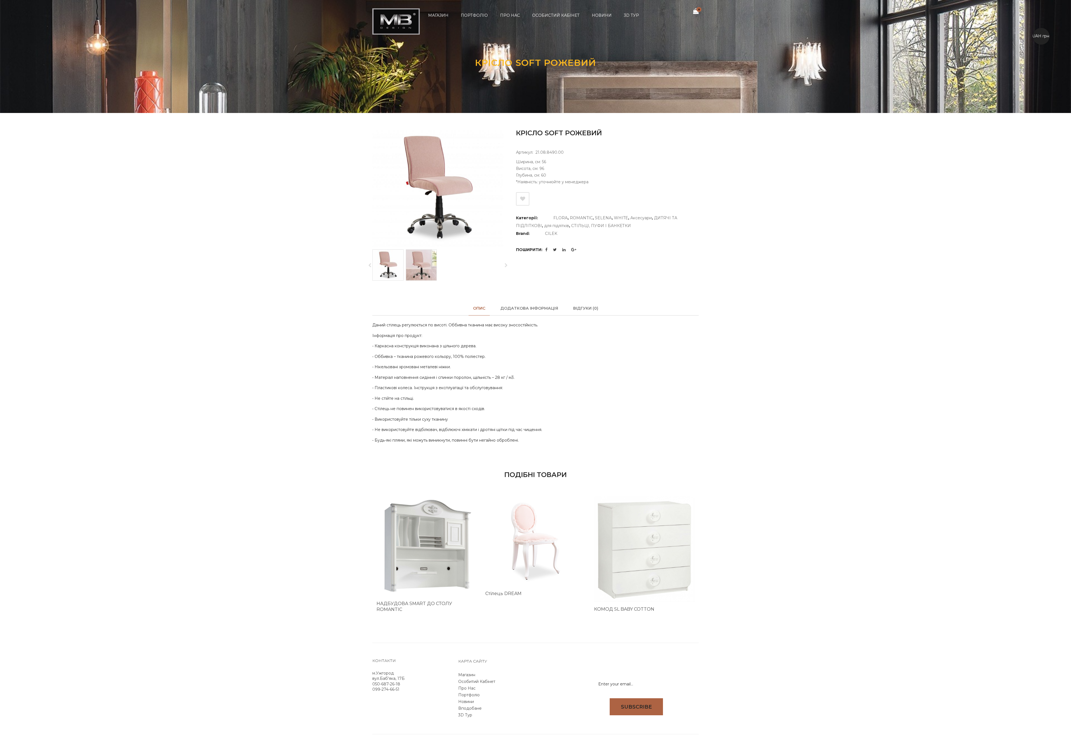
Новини (466, 701)
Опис (479, 308)
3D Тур (465, 714)
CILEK (551, 233)
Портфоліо (469, 694)
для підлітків (556, 225)
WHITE (621, 217)
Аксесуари (641, 217)
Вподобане (470, 708)
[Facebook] (546, 249)
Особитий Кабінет (476, 681)
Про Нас (467, 688)
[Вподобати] (522, 199)
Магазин (466, 674)
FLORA (560, 217)
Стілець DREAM (503, 593)
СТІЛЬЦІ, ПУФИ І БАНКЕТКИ (601, 225)
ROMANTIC (581, 217)
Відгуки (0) (585, 308)
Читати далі (463, 618)
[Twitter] (554, 249)
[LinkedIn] (563, 249)
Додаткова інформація (529, 308)
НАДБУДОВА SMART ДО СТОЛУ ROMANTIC (414, 606)
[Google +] (573, 249)
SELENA (603, 217)
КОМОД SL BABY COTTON (624, 609)
